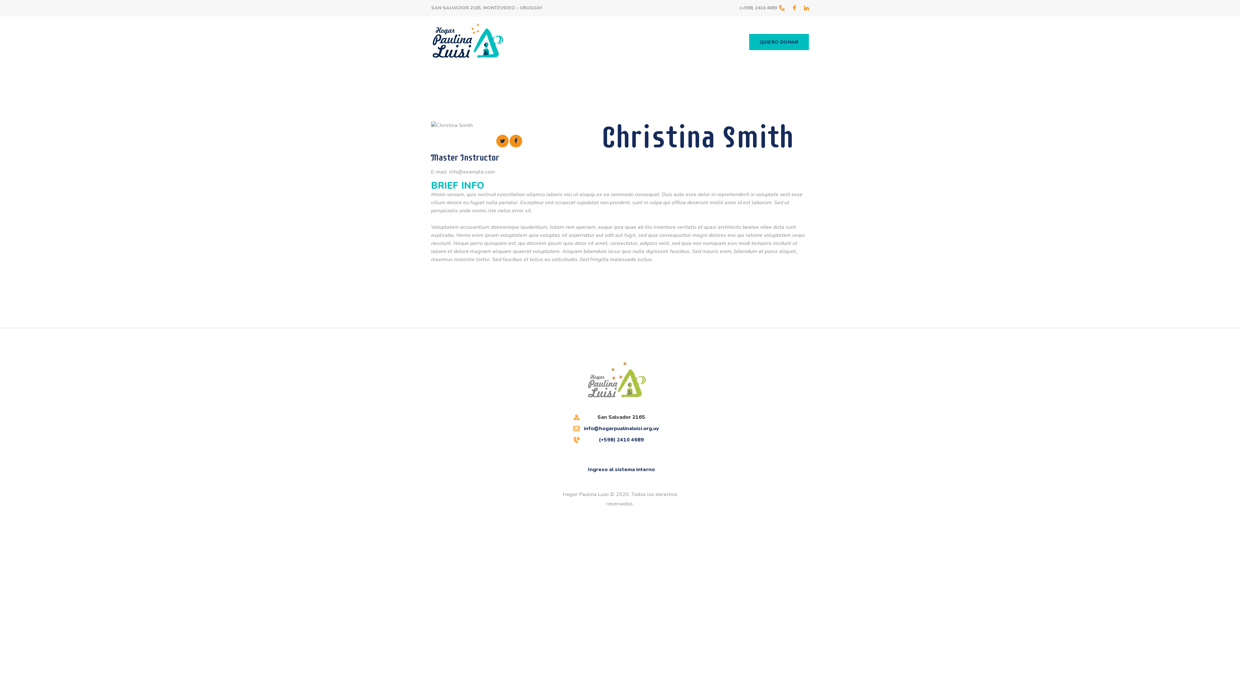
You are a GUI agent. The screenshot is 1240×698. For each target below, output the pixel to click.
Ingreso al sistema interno (621, 469)
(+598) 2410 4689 (621, 439)
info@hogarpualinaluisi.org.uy (621, 428)
